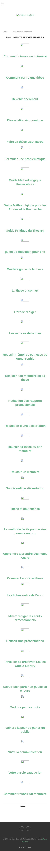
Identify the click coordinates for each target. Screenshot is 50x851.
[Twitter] (27, 20)
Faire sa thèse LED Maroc (25, 141)
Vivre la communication (25, 752)
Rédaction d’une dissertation (25, 426)
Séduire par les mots (25, 707)
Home (5, 32)
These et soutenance (25, 509)
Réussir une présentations (25, 641)
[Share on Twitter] (29, 806)
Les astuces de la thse (25, 333)
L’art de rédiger (25, 312)
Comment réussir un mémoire (25, 56)
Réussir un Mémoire (25, 472)
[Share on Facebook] (26, 806)
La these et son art (25, 290)
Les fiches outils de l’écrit (25, 595)
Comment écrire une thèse (25, 77)
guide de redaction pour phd (25, 251)
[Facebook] (23, 20)
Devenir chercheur (25, 99)
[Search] (47, 4)
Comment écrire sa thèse (25, 578)
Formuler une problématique (25, 159)
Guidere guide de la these (25, 269)
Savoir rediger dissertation (25, 488)
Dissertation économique (25, 120)
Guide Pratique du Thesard (25, 230)
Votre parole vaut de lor (25, 772)
